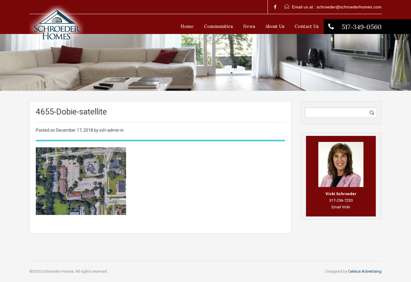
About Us (274, 26)
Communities (218, 26)
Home (187, 26)
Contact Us (307, 26)
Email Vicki (341, 207)
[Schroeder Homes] (56, 28)
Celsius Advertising (365, 271)
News (249, 26)
